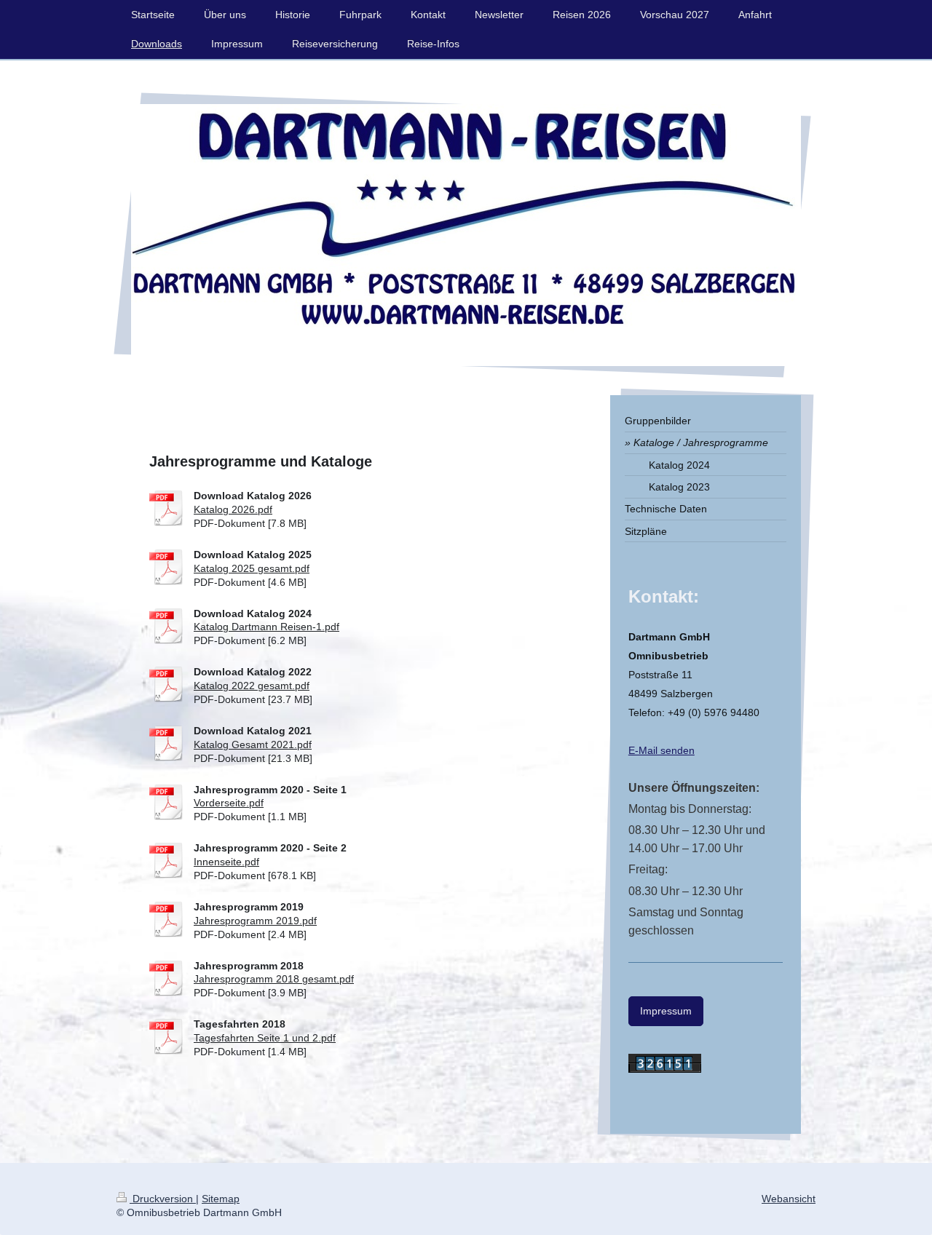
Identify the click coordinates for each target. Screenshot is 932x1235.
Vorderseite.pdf (229, 803)
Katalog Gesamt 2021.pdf (253, 744)
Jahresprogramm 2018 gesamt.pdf (274, 979)
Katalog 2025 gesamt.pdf (251, 568)
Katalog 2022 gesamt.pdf (251, 685)
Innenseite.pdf (226, 861)
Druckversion (163, 1198)
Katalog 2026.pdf (233, 509)
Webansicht (789, 1198)
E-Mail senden (661, 750)
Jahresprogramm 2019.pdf (255, 920)
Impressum (666, 1011)
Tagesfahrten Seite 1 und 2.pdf (265, 1038)
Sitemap (221, 1198)
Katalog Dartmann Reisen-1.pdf (266, 626)
